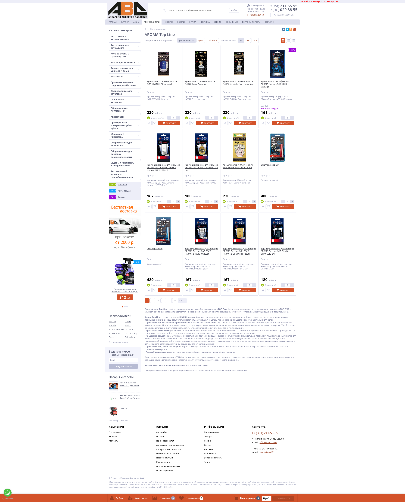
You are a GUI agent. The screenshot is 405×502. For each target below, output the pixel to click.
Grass (111, 337)
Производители (151, 22)
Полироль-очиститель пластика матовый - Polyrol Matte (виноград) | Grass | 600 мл (125, 290)
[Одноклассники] (290, 29)
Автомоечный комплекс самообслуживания (122, 174)
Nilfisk (128, 325)
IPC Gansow (114, 333)
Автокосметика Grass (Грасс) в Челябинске (130, 396)
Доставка (205, 22)
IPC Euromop (131, 333)
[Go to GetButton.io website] (8, 499)
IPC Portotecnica (116, 329)
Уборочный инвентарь (117, 135)
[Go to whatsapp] (8, 493)
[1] (122, 306)
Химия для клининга (123, 62)
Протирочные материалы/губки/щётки (122, 125)
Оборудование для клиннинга (121, 144)
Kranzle (112, 325)
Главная (113, 22)
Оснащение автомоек (117, 101)
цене (200, 40)
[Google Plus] (294, 29)
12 (241, 40)
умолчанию (185, 40)
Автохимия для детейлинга (120, 46)
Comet (128, 321)
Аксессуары (117, 116)
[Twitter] (287, 29)
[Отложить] (154, 123)
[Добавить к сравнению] (149, 123)
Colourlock (130, 337)
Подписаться (123, 366)
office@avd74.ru (268, 442)
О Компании (231, 22)
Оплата (192, 22)
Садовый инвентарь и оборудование (122, 164)
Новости (168, 22)
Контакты (269, 22)
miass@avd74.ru (268, 452)
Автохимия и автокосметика (120, 38)
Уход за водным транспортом (120, 55)
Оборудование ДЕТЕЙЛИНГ (119, 109)
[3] (127, 306)
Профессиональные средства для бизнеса (123, 84)
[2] (125, 306)
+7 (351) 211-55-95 (265, 433)
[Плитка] (283, 40)
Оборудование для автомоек (121, 92)
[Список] (288, 40)
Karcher (112, 321)
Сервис (217, 22)
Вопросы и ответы (251, 22)
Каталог (125, 22)
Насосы (123, 408)
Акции (136, 22)
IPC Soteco (130, 329)
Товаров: (149, 40)
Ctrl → (182, 300)
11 (169, 300)
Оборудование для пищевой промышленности (121, 154)
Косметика (117, 76)
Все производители (118, 342)
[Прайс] (294, 40)
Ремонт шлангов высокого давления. (129, 384)
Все (255, 40)
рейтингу (212, 40)
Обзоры (181, 22)
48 (248, 40)
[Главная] (145, 29)
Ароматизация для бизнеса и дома (122, 69)
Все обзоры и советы (119, 420)
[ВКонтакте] (283, 29)
